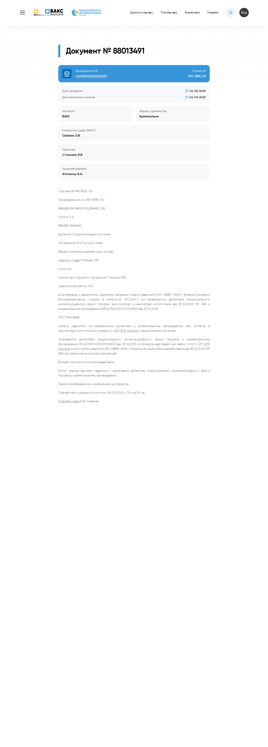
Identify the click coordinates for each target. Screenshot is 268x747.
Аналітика (192, 12)
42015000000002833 (91, 76)
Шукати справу (141, 12)
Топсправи (169, 12)
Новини (212, 12)
